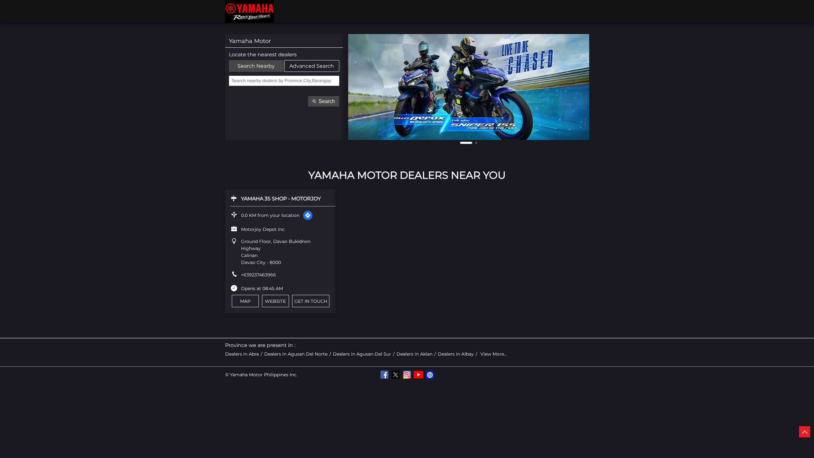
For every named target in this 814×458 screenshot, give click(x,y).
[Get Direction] (308, 215)
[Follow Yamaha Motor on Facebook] (384, 374)
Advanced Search (311, 66)
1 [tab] (466, 143)
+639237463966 (258, 275)
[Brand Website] (430, 374)
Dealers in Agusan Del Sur (362, 354)
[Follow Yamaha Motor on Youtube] (418, 374)
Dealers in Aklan (414, 354)
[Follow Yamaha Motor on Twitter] (395, 374)
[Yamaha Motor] (249, 11)
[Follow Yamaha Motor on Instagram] (407, 374)
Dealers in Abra (242, 354)
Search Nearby (256, 66)
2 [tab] (476, 143)
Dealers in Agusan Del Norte (296, 354)
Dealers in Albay (456, 354)
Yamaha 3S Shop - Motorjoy (281, 199)
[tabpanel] (468, 87)
